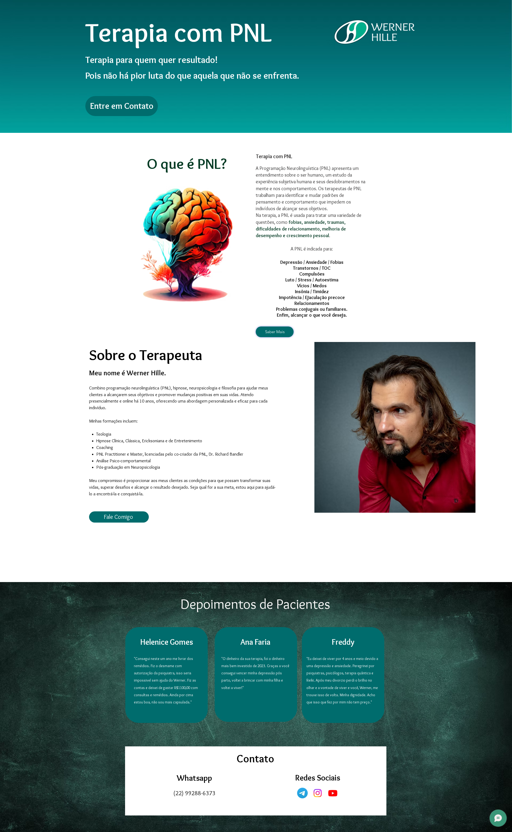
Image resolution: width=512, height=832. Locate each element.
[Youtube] (332, 793)
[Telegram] (302, 793)
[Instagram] (317, 793)
